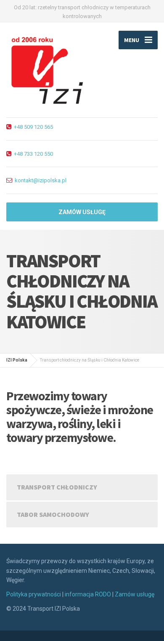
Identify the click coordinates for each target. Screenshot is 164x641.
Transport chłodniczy (57, 487)
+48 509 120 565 (33, 127)
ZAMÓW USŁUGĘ (82, 212)
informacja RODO (88, 594)
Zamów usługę (134, 594)
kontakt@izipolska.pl (40, 180)
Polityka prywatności (33, 594)
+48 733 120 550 (33, 154)
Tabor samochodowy (53, 514)
